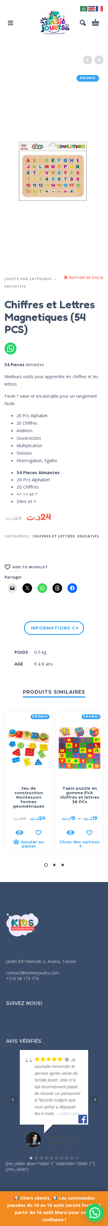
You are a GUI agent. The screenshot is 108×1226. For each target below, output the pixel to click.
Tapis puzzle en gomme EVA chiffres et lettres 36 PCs (79, 795)
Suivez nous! (24, 1003)
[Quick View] (19, 833)
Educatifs (15, 286)
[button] (10, 22)
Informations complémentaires (53, 628)
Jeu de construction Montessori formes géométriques (28, 797)
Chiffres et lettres (54, 536)
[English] (92, 8)
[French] (100, 8)
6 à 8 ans (43, 664)
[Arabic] (84, 8)
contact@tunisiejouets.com (32, 973)
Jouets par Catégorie (28, 279)
